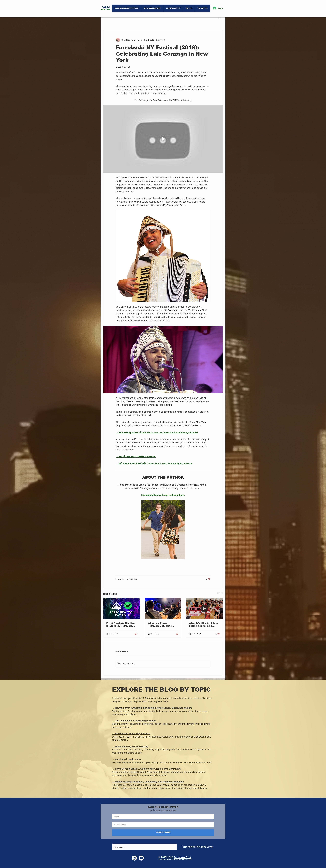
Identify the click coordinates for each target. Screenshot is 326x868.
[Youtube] (141, 858)
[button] (219, 18)
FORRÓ (106, 7)
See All (220, 593)
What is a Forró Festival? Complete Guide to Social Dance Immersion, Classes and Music (163, 624)
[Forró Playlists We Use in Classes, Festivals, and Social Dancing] (121, 608)
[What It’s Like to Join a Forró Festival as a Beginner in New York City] (204, 608)
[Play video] (163, 139)
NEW (103, 9)
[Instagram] (134, 858)
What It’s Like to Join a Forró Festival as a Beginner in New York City (203, 624)
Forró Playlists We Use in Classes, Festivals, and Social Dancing (120, 624)
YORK (107, 9)
